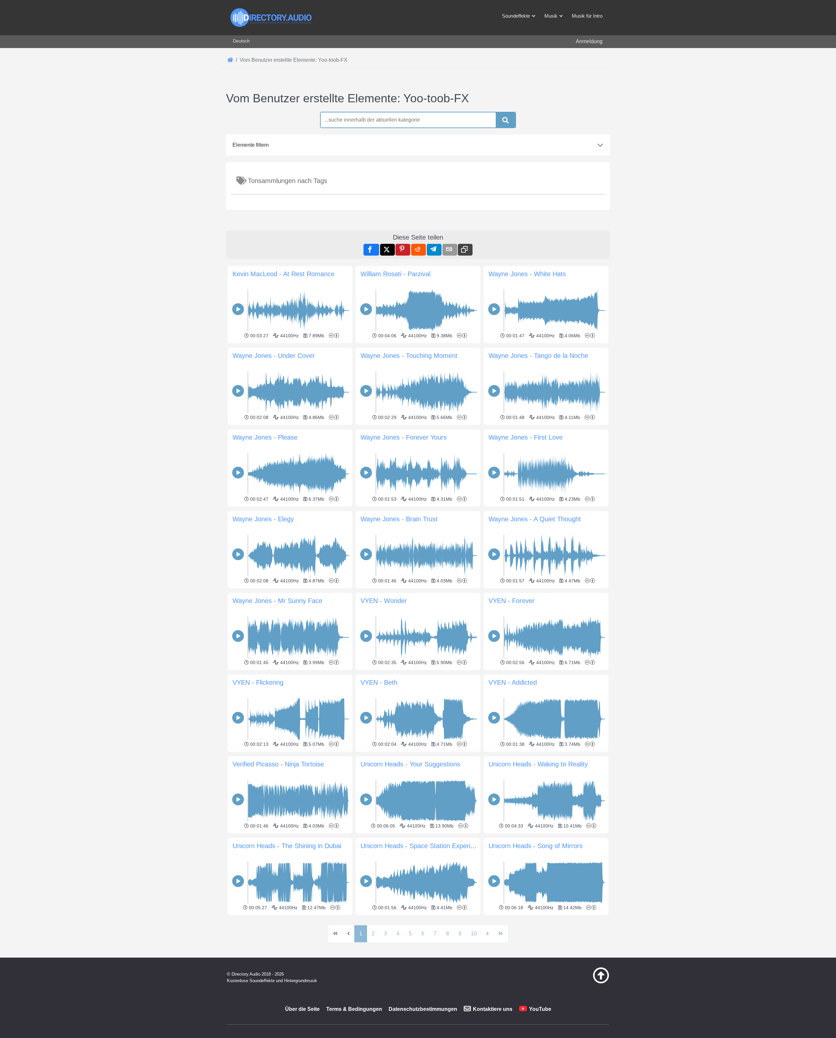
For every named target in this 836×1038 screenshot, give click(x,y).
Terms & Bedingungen (354, 1009)
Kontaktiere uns (492, 1009)
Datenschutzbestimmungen (423, 1009)
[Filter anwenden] (505, 120)
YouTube (540, 1009)
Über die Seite (302, 1009)
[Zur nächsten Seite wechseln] (487, 933)
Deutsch (241, 40)
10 (474, 933)
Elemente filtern (251, 145)
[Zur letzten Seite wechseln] (500, 933)
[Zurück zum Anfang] (584, 982)
